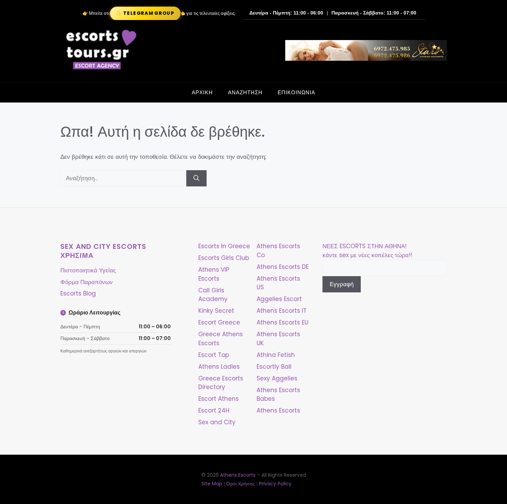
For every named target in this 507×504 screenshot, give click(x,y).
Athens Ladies (219, 366)
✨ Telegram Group (145, 13)
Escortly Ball (274, 366)
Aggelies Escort (279, 299)
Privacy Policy (275, 483)
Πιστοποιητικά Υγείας (88, 270)
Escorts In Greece (224, 246)
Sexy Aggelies (277, 378)
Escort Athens (218, 399)
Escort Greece (219, 322)
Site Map (211, 483)
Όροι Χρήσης (240, 483)
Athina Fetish (276, 355)
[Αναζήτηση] (196, 178)
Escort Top (213, 355)
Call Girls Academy (213, 294)
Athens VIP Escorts (213, 274)
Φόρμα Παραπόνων (86, 282)
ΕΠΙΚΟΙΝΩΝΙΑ (296, 92)
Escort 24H (213, 410)
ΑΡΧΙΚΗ (202, 92)
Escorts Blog (78, 293)
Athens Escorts (278, 410)
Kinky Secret (216, 311)
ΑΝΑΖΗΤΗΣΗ (245, 92)
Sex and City (217, 422)
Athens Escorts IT (282, 311)
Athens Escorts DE (283, 267)
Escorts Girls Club (223, 258)
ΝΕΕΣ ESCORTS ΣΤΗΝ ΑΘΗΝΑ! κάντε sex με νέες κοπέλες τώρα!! (367, 250)
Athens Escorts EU (282, 322)
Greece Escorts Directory (220, 382)
